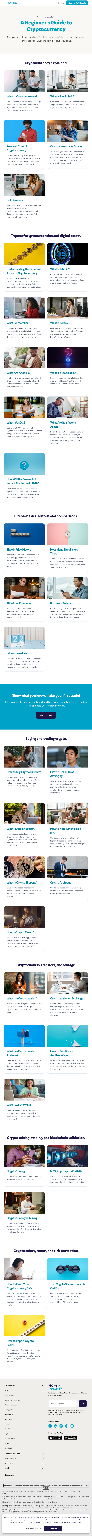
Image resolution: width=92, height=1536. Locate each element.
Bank (6, 1390)
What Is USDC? (16, 422)
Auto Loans (8, 1419)
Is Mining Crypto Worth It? (66, 1171)
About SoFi (9, 1463)
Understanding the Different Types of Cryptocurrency (24, 271)
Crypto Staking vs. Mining (22, 1218)
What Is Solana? (59, 323)
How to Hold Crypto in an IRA (65, 831)
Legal (7, 1468)
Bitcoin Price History (19, 549)
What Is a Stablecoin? (63, 373)
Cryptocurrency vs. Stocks (66, 146)
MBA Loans (8, 1443)
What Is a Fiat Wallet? (19, 1105)
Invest (7, 1424)
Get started (46, 715)
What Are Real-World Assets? (63, 424)
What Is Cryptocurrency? (22, 96)
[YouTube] (72, 1426)
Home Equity (9, 1414)
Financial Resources (12, 1454)
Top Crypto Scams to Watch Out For (67, 1286)
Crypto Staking (16, 1171)
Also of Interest (10, 1459)
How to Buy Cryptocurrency (24, 772)
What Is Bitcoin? (59, 269)
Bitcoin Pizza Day (17, 653)
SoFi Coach (8, 1448)
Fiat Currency (15, 200)
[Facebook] (50, 1426)
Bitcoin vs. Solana (60, 603)
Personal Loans (9, 1395)
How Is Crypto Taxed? (20, 932)
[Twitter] (61, 1426)
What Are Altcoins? (18, 373)
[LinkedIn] (55, 1426)
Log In (61, 3)
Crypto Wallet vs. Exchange (66, 998)
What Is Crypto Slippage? (22, 882)
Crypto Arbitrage (60, 882)
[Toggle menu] (6, 3)
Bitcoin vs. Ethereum (19, 603)
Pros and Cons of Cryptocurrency (17, 148)
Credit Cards (9, 1429)
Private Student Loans (12, 1405)
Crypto (7, 1434)
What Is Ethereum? (18, 323)
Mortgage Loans (10, 1410)
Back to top (9, 1475)
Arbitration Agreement (55, 1414)
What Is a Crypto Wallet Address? (21, 1053)
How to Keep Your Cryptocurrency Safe (19, 1286)
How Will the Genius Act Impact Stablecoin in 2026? (23, 481)
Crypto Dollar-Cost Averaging (62, 774)
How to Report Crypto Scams (20, 1343)
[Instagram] (66, 1426)
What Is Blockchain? (62, 96)
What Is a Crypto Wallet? (22, 998)
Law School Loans (10, 1438)
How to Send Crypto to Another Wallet (64, 1053)
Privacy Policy (75, 1412)
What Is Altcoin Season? (21, 829)
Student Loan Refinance (12, 1400)
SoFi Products (10, 1386)
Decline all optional (33, 1529)
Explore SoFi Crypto (77, 3)
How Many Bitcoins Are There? (64, 551)
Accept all (53, 1529)
